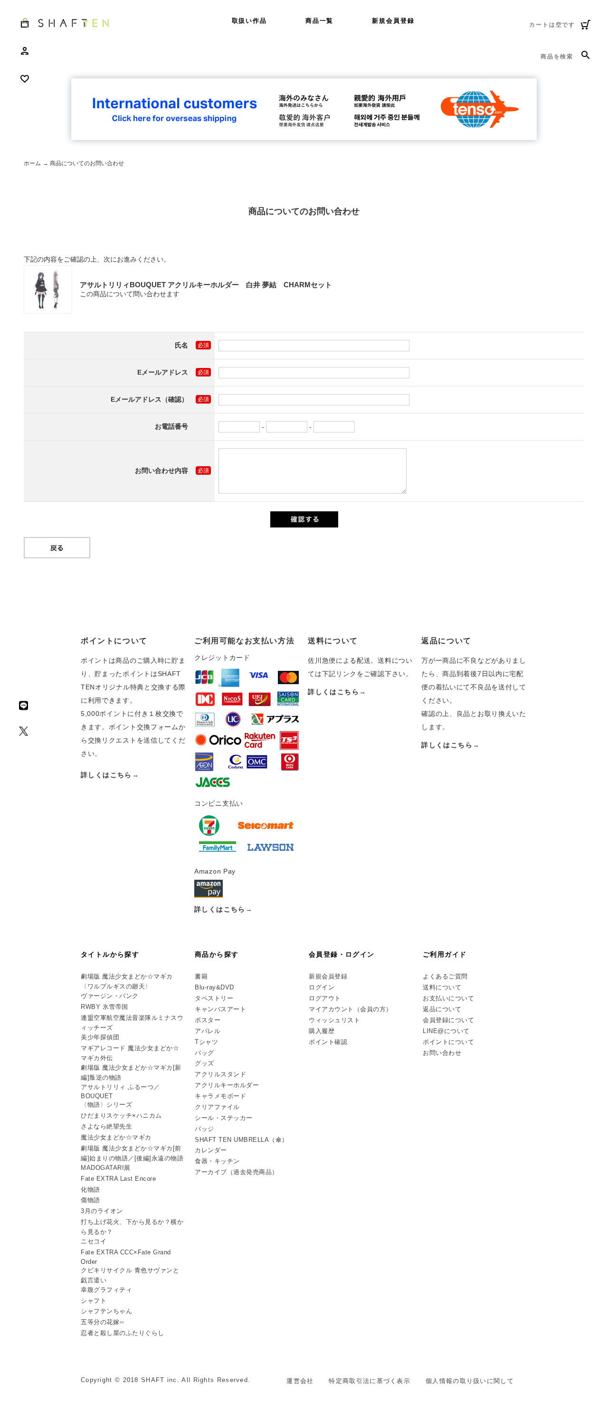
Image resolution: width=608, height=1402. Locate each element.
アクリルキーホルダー (227, 1085)
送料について (442, 987)
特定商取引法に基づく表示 (369, 1380)
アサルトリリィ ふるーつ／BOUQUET (120, 1091)
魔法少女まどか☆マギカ (116, 1137)
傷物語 (90, 1200)
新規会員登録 (393, 20)
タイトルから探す (110, 954)
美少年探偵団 (100, 1037)
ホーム (32, 163)
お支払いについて (448, 998)
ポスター (207, 1020)
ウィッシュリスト (334, 1020)
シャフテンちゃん (106, 1311)
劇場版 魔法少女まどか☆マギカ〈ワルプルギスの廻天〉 (127, 981)
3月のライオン (102, 1210)
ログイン (321, 987)
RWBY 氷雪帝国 (104, 1006)
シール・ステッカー (224, 1117)
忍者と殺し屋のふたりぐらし (122, 1332)
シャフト (93, 1300)
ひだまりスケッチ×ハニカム (121, 1115)
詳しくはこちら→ (110, 775)
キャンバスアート (220, 1009)
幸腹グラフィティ (106, 1289)
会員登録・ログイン (342, 954)
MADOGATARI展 (106, 1167)
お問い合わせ (442, 1052)
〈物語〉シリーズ (106, 1104)
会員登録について (448, 1020)
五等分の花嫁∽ (102, 1322)
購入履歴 (321, 1031)
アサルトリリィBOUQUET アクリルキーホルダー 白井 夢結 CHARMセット (206, 285)
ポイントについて (448, 1041)
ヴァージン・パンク (110, 995)
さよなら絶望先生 (106, 1126)
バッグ (204, 1052)
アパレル (207, 1031)
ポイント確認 (328, 1041)
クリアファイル (217, 1106)
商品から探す (216, 954)
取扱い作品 (249, 20)
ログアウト (325, 998)
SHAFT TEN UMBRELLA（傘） (241, 1139)
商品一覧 (319, 20)
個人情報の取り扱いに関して (470, 1380)
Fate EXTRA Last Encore (118, 1178)
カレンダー (211, 1150)
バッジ (204, 1128)
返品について (442, 1009)
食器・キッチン (217, 1161)
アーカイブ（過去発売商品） (236, 1172)
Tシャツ (206, 1041)
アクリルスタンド (220, 1074)
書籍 (201, 976)
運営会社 (300, 1380)
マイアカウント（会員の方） (350, 1009)
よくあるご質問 (445, 976)
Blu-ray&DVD (214, 987)
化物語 (90, 1189)
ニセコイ (93, 1241)
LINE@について (446, 1031)
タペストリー (214, 998)
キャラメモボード (220, 1096)
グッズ (204, 1063)
